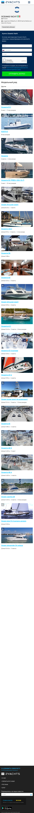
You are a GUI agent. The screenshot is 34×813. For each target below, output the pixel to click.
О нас (4, 778)
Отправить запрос (17, 74)
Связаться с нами (8, 781)
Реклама (5, 784)
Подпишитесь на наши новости (12, 791)
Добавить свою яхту (11, 768)
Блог (3, 788)
